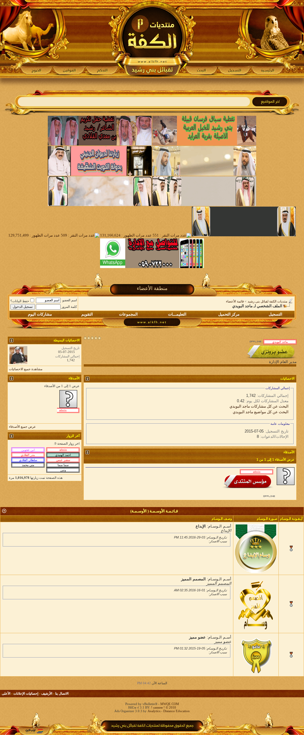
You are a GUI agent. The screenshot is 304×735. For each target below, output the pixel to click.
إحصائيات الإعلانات (25, 693)
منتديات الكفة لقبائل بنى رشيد (267, 301)
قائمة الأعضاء (235, 301)
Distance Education (176, 711)
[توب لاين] (34, 731)
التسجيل (275, 314)
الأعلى (6, 693)
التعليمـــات (177, 314)
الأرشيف (46, 693)
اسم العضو (69, 300)
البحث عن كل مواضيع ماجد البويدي (261, 412)
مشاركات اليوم (40, 314)
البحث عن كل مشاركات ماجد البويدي (259, 406)
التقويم (87, 314)
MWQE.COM (169, 704)
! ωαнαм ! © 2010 (163, 707)
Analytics (154, 711)
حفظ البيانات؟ (19, 301)
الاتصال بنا (62, 693)
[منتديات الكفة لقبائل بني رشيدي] (152, 39)
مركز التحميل (229, 314)
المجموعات (128, 314)
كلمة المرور (69, 306)
